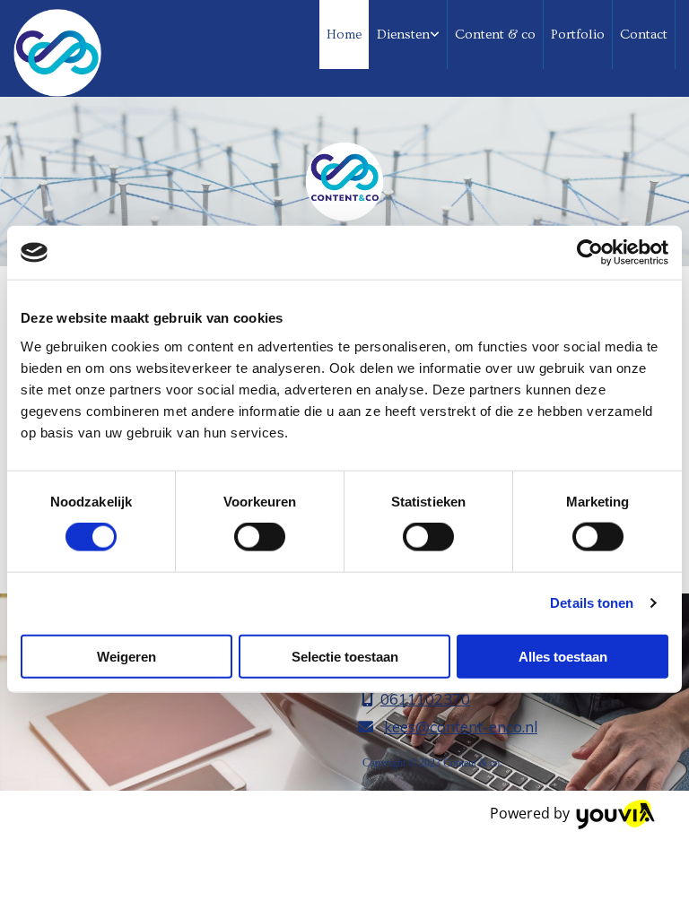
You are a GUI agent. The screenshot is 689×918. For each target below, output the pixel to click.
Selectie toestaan (345, 655)
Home (344, 34)
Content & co (495, 34)
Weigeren (126, 655)
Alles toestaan (563, 655)
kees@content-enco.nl (460, 726)
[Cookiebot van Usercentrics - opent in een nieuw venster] (589, 252)
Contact (643, 34)
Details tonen (591, 603)
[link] (409, 34)
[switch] (259, 537)
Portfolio (578, 34)
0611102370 (425, 698)
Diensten (403, 34)
